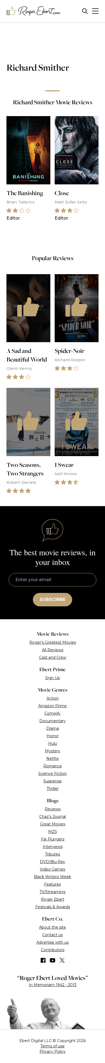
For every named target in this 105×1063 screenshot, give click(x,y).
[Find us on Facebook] (43, 960)
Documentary (52, 720)
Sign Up (52, 677)
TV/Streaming (52, 891)
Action (53, 698)
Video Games (52, 869)
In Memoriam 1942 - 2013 (52, 984)
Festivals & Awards (52, 906)
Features (52, 884)
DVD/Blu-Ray (52, 861)
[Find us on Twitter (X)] (62, 960)
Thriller (53, 788)
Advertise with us (52, 942)
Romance (52, 766)
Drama (52, 728)
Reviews (53, 809)
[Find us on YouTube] (52, 960)
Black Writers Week (52, 876)
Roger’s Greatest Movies (52, 642)
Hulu (52, 743)
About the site (52, 927)
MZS (52, 831)
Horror (53, 735)
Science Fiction (52, 773)
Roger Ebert (52, 899)
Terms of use (52, 1046)
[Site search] (85, 11)
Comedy (52, 713)
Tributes (52, 854)
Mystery (52, 751)
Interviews (52, 846)
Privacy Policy (53, 1051)
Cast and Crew (52, 657)
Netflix (52, 758)
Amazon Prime (52, 705)
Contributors (52, 949)
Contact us (52, 934)
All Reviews (52, 649)
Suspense (52, 781)
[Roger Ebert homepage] (33, 11)
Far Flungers (52, 839)
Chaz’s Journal (52, 816)
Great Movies (52, 824)
